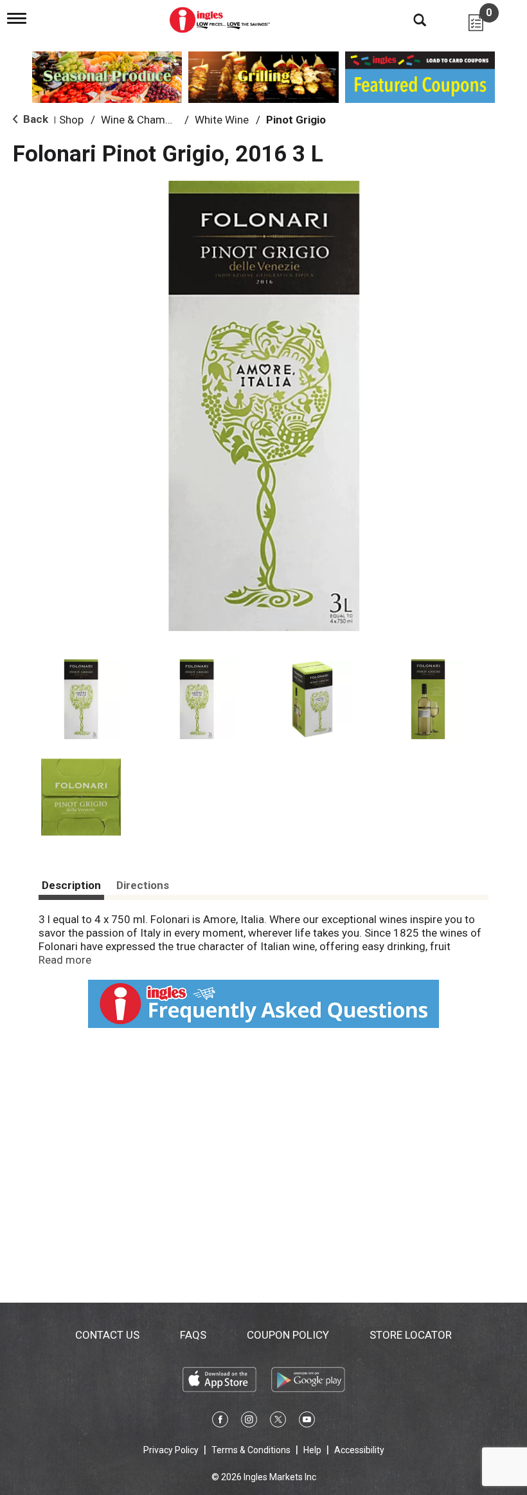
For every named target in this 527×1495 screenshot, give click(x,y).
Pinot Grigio (296, 119)
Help (312, 1450)
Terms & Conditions (250, 1450)
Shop (71, 119)
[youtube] (307, 1422)
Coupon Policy (288, 1334)
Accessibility (359, 1450)
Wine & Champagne (148, 119)
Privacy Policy (171, 1450)
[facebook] (220, 1422)
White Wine (222, 119)
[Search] (410, 19)
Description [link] (71, 885)
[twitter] (278, 1422)
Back (34, 119)
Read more (65, 959)
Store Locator (411, 1334)
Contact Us (107, 1334)
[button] (81, 699)
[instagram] (249, 1422)
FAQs (193, 1334)
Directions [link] (142, 885)
